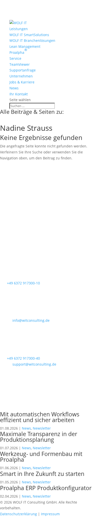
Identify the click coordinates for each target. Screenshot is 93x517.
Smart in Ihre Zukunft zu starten (42, 474)
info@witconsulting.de (31, 320)
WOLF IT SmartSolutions (29, 34)
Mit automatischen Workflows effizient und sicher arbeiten (39, 417)
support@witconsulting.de (34, 364)
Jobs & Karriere (21, 82)
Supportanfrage (22, 70)
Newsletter (42, 428)
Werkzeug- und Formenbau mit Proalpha (41, 456)
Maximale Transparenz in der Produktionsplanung (38, 437)
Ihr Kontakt (18, 94)
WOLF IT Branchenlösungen (32, 40)
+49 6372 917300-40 (23, 358)
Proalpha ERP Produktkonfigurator (46, 488)
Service (15, 58)
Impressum (50, 514)
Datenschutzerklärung (18, 514)
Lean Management (24, 46)
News (14, 88)
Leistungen (18, 28)
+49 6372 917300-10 (23, 283)
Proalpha (18, 51)
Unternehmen (21, 76)
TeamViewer (19, 64)
